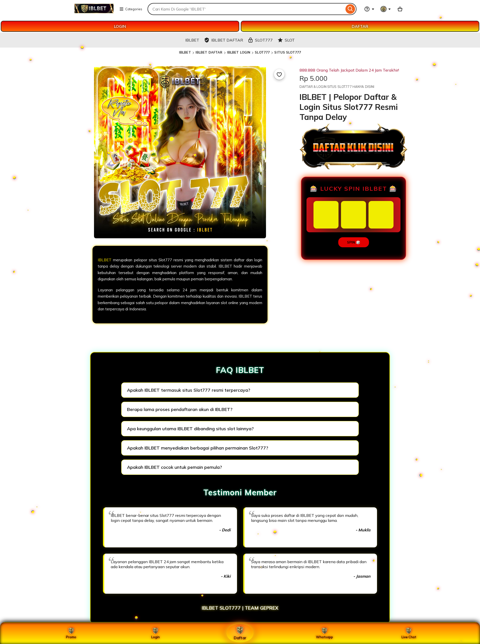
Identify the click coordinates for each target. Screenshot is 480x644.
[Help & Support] (369, 9)
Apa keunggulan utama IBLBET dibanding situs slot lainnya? (190, 429)
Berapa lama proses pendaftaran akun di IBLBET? (179, 409)
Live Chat (409, 637)
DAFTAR (360, 26)
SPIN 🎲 (353, 242)
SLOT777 (262, 52)
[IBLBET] (94, 12)
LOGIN (120, 26)
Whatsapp (324, 637)
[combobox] (246, 9)
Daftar (240, 637)
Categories (133, 9)
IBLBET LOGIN (238, 52)
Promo (71, 637)
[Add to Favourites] (279, 74)
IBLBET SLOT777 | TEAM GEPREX (240, 608)
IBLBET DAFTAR (209, 52)
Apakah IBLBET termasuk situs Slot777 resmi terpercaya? (188, 390)
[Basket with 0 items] (400, 9)
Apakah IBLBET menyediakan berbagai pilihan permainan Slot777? (197, 448)
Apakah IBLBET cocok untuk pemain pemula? (174, 467)
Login (155, 637)
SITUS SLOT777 (287, 52)
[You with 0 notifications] (386, 9)
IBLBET (185, 52)
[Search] (350, 9)
